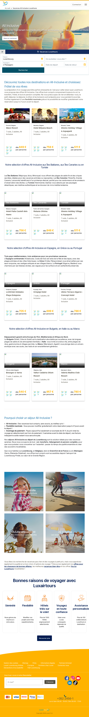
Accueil (7, 8)
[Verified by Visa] (32, 698)
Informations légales (48, 663)
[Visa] (16, 698)
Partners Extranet (65, 663)
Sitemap (25, 663)
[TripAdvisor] (40, 698)
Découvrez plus (44, 638)
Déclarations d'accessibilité (13, 668)
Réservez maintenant (10, 38)
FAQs (34, 663)
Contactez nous (63, 665)
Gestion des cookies (11, 663)
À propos (30, 665)
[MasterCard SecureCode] (24, 698)
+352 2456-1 (65, 698)
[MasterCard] (8, 698)
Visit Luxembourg (33, 668)
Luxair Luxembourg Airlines (13, 665)
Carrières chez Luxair (45, 665)
